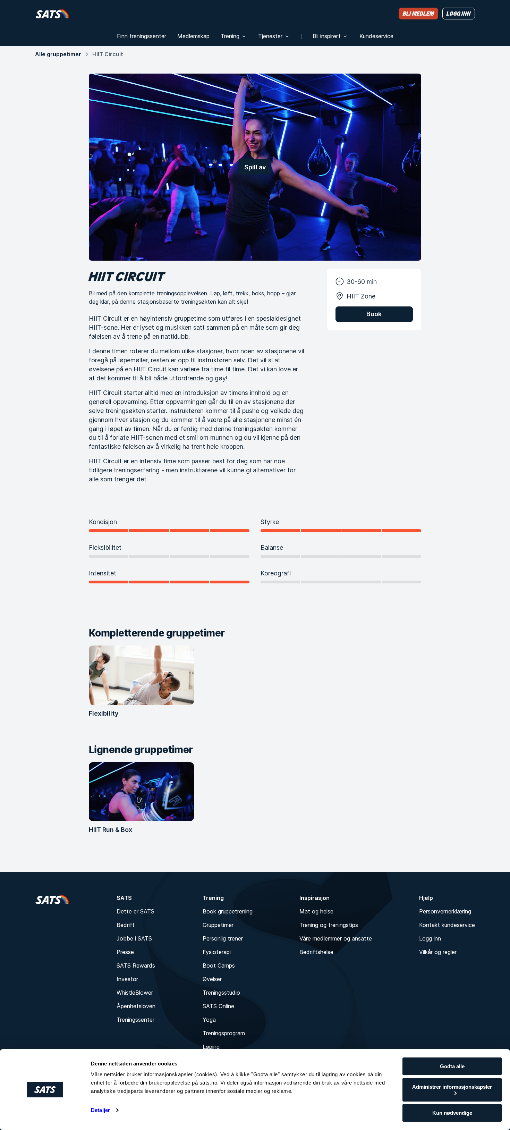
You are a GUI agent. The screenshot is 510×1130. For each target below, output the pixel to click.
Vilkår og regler (438, 951)
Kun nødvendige (452, 1113)
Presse (125, 951)
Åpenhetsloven (136, 1006)
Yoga (209, 1019)
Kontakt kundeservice (447, 924)
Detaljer (100, 1110)
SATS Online (218, 1006)
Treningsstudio (221, 992)
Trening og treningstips (328, 924)
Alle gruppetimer (58, 54)
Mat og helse (316, 911)
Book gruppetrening (228, 911)
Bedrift (126, 924)
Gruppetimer (218, 924)
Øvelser (212, 979)
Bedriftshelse (316, 951)
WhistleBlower (135, 992)
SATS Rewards (136, 965)
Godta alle (452, 1066)
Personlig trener (223, 938)
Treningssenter (135, 1019)
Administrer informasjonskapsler (452, 1087)
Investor (127, 979)
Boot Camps (219, 965)
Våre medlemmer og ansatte (335, 938)
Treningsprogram (224, 1033)
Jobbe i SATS (134, 938)
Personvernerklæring (445, 911)
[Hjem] (52, 13)
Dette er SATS (135, 911)
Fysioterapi (217, 951)
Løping (211, 1046)
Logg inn (430, 938)
